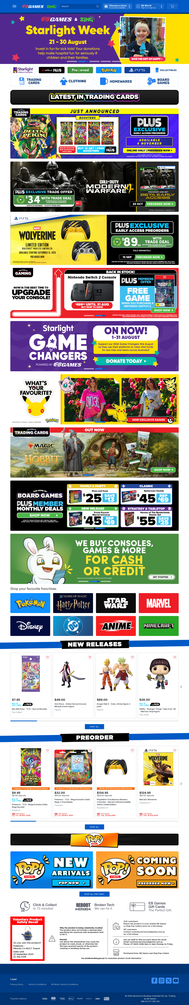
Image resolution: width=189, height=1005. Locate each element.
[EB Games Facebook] (154, 981)
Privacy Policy (16, 984)
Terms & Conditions (37, 984)
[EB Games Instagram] (161, 981)
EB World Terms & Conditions (64, 984)
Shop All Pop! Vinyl (94, 894)
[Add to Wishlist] (47, 657)
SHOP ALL (94, 726)
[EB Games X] (169, 981)
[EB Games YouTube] (176, 981)
